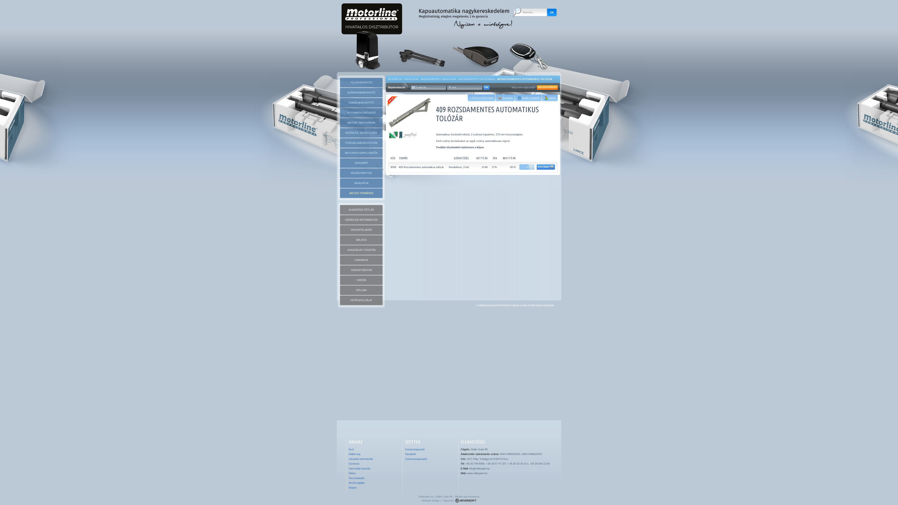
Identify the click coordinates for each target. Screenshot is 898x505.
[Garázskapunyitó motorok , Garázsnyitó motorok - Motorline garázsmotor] (476, 51)
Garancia (354, 463)
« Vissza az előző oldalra (481, 98)
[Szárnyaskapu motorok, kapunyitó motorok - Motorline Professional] (422, 51)
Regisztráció (547, 87)
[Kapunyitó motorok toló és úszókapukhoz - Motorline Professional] (368, 51)
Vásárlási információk (361, 459)
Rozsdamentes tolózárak (477, 79)
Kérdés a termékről (530, 98)
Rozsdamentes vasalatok (438, 79)
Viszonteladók (357, 478)
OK (486, 87)
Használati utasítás (359, 468)
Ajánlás (552, 98)
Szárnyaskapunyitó (416, 459)
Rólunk (353, 487)
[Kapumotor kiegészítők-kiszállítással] (530, 51)
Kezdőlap (394, 79)
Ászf (351, 449)
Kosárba (544, 167)
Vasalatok (411, 79)
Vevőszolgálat (356, 482)
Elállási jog (354, 454)
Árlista (352, 473)
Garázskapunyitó (415, 449)
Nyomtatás (507, 98)
